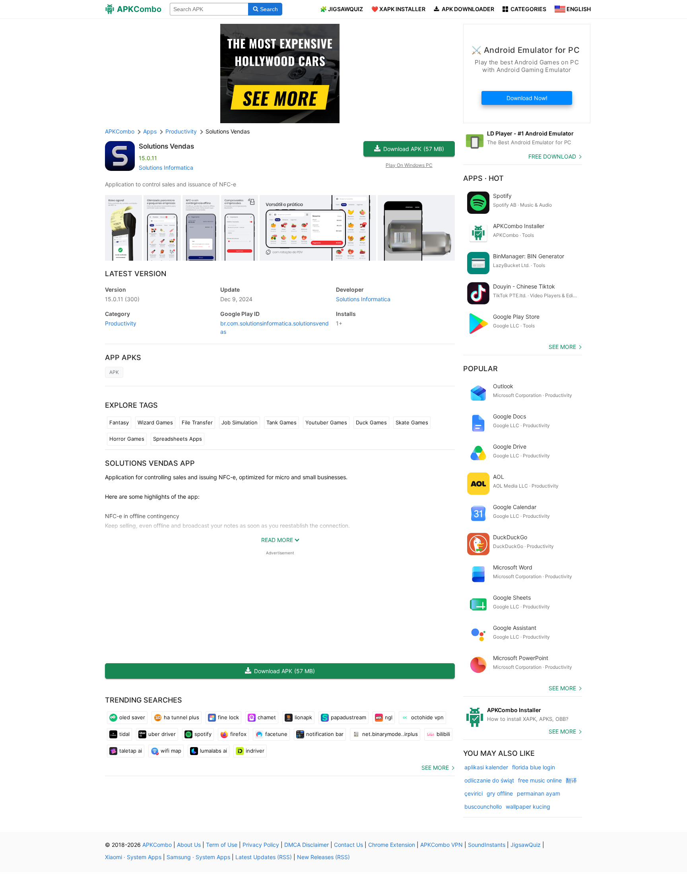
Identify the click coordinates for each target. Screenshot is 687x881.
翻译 (571, 780)
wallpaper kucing (528, 806)
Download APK (413, 148)
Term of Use (221, 844)
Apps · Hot (483, 178)
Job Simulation (239, 422)
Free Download (552, 156)
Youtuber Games (326, 422)
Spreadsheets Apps (177, 439)
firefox (238, 734)
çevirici (473, 793)
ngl (388, 717)
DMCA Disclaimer (306, 844)
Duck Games (371, 422)
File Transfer (197, 422)
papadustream (348, 717)
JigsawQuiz (525, 844)
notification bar (325, 734)
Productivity (120, 323)
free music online (540, 780)
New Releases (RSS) (323, 857)
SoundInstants (486, 844)
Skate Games (412, 422)
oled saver (132, 717)
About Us (189, 844)
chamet (267, 717)
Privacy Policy (261, 844)
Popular (480, 368)
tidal (124, 734)
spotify (203, 734)
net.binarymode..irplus (390, 734)
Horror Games (126, 439)
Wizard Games (155, 422)
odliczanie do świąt (489, 780)
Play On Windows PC (409, 165)
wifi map (171, 750)
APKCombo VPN (441, 844)
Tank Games (281, 422)
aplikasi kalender (486, 767)
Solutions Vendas (166, 146)
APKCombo (119, 131)
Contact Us (348, 844)
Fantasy (119, 422)
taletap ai (130, 750)
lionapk (303, 717)
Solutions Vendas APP (150, 463)
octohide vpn (427, 717)
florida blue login (533, 767)
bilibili (443, 734)
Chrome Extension (391, 844)
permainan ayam (538, 793)
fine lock (228, 717)
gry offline (500, 793)
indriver (255, 750)
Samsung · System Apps (198, 857)
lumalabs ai (213, 750)
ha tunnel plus (181, 717)
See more (435, 767)
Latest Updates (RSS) (263, 857)
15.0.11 (122, 299)
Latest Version (135, 273)
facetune (276, 734)
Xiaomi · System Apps (133, 857)
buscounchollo (483, 806)
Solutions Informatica (166, 167)
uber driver (162, 734)
